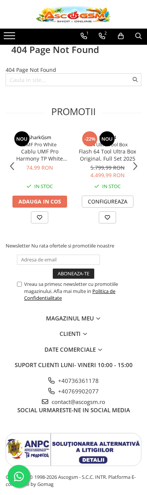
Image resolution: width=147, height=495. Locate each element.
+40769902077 (78, 391)
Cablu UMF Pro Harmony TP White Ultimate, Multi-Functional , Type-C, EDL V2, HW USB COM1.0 (39, 155)
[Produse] (10, 38)
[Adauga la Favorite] (39, 217)
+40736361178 (78, 380)
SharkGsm (39, 137)
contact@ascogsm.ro (77, 401)
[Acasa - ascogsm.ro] (73, 14)
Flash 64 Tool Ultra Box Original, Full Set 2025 (107, 155)
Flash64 (107, 137)
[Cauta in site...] (138, 36)
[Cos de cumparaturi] (121, 36)
